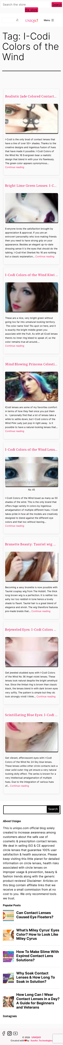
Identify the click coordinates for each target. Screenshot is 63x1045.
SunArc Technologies (41, 1040)
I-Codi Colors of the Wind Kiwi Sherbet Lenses (31, 275)
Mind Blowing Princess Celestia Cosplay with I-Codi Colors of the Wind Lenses (31, 364)
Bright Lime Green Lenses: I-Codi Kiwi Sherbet (31, 186)
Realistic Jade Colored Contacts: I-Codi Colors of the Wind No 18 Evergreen (31, 96)
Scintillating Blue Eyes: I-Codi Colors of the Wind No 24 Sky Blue (31, 715)
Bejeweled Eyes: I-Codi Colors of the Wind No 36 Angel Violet (31, 630)
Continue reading (14, 167)
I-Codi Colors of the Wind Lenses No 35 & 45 (31, 450)
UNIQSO (36, 1037)
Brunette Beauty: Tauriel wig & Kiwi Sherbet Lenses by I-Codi (31, 544)
